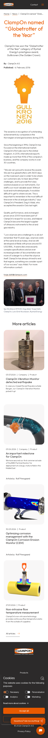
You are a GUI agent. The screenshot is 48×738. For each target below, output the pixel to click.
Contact (34, 4)
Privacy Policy (24, 731)
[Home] (8, 5)
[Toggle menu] (42, 4)
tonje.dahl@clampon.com (15, 274)
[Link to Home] (24, 651)
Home (6, 13)
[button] (28, 721)
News (14, 13)
